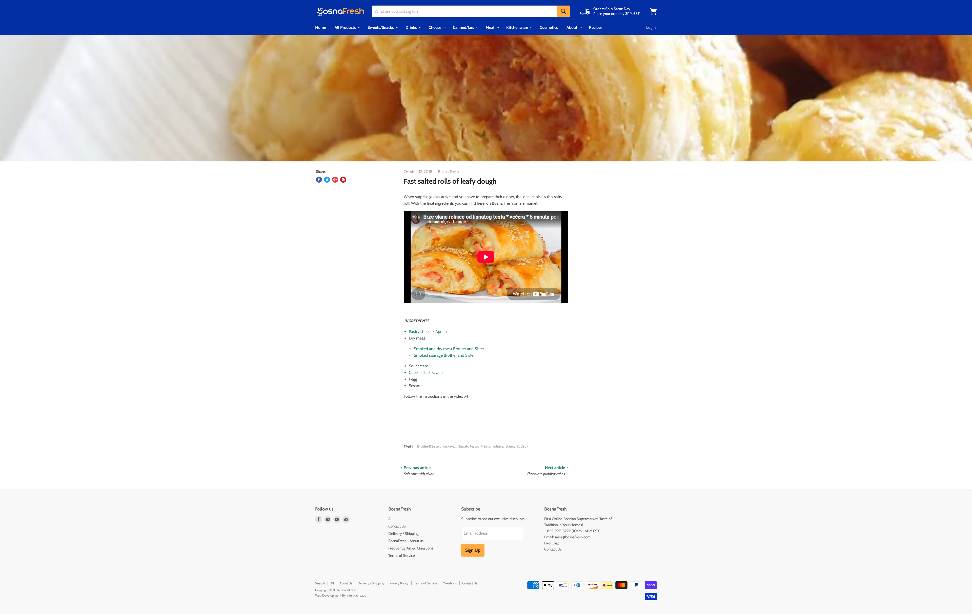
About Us (345, 583)
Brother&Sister (428, 446)
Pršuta (485, 446)
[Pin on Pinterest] (343, 180)
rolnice (498, 446)
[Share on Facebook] (319, 180)
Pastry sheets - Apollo (428, 331)
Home (320, 27)
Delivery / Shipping (403, 533)
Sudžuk (522, 446)
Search (320, 583)
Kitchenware (517, 27)
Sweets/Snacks (381, 27)
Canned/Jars (464, 27)
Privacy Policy (399, 583)
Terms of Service (401, 555)
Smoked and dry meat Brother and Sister (449, 348)
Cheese (435, 27)
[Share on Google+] (335, 180)
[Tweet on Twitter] (327, 180)
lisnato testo (468, 446)
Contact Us (397, 526)
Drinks (412, 27)
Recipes (595, 27)
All (390, 519)
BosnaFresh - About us (405, 541)
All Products (346, 27)
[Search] (563, 11)
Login (651, 27)
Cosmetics (549, 27)
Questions (450, 583)
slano (510, 446)
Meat (491, 27)
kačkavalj (449, 446)
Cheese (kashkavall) (426, 372)
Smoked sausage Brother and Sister (444, 355)
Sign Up (472, 550)
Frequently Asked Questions (410, 548)
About (572, 27)
